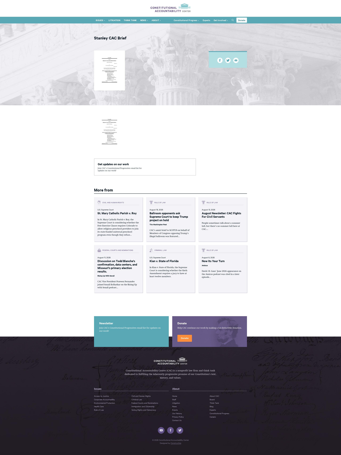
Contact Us (177, 420)
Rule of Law (99, 410)
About (155, 20)
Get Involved (220, 20)
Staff (174, 399)
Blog (211, 406)
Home (174, 396)
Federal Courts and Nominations (144, 403)
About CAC (214, 396)
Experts (206, 20)
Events (175, 410)
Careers (213, 416)
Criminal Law (136, 399)
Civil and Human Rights (141, 396)
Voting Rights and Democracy (143, 410)
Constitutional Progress (185, 20)
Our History (177, 413)
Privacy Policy (178, 416)
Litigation (114, 20)
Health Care (99, 406)
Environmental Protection (104, 403)
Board (212, 399)
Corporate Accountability (104, 399)
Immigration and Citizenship (142, 406)
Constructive (176, 443)
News (143, 20)
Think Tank (130, 20)
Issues (99, 20)
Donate (241, 20)
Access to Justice (101, 396)
